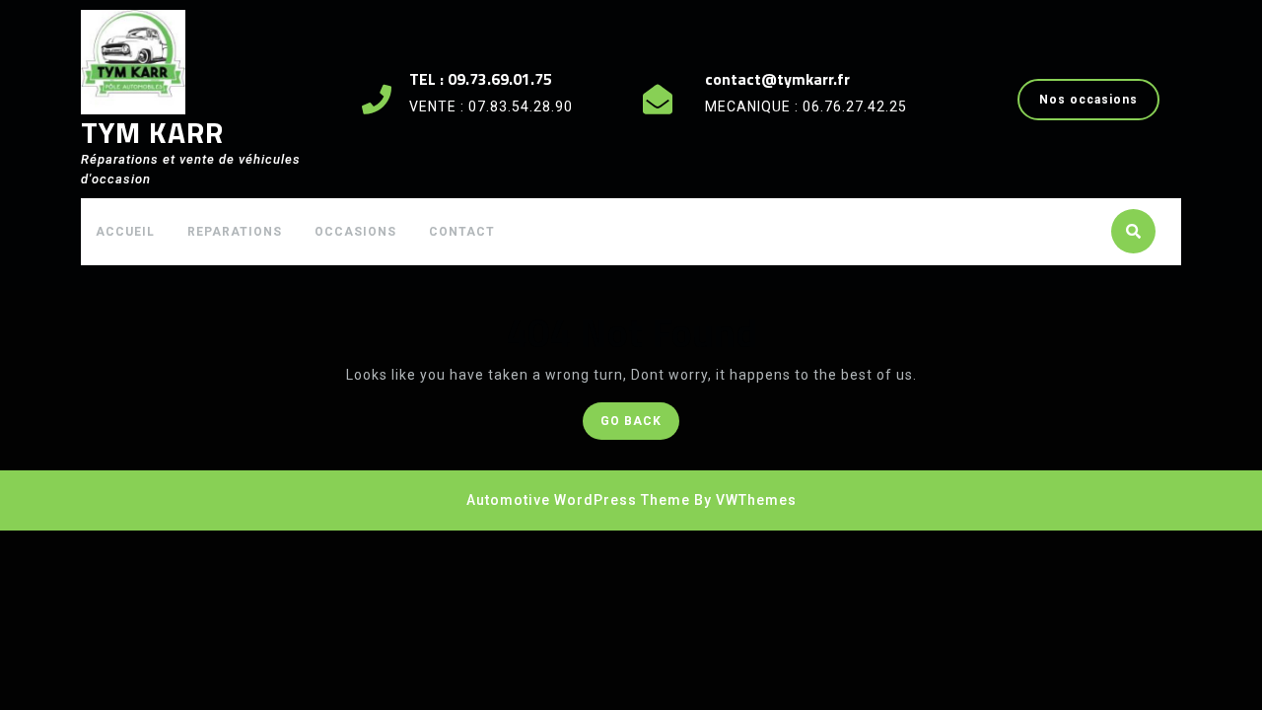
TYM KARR (152, 132)
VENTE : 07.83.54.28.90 (491, 106)
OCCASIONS (355, 232)
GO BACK (639, 425)
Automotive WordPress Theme (578, 500)
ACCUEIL (125, 232)
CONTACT (462, 232)
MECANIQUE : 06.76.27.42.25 (806, 106)
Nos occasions (1099, 105)
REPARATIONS (234, 232)
